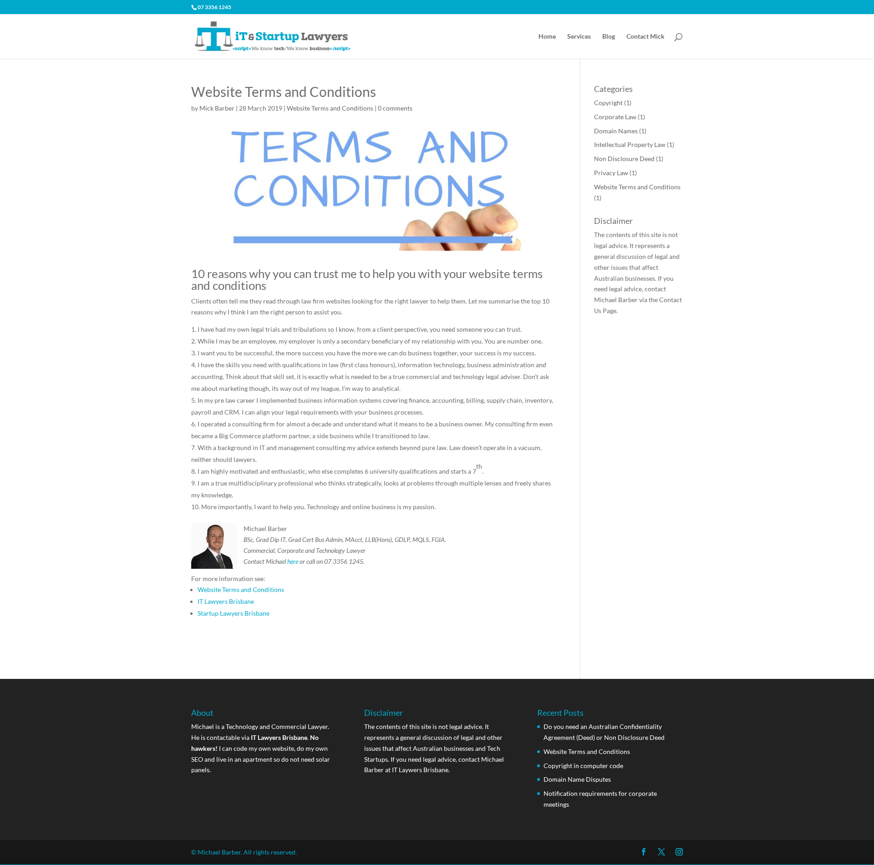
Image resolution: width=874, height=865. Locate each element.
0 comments (395, 108)
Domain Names (616, 131)
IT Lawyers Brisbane (226, 601)
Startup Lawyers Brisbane (233, 613)
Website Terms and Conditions (330, 108)
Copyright (608, 102)
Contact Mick (645, 36)
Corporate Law (615, 117)
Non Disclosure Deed (624, 158)
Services (579, 36)
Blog (608, 36)
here (292, 561)
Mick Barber (216, 108)
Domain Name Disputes (577, 779)
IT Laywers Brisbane (420, 770)
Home (547, 36)
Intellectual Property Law (630, 144)
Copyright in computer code (583, 765)
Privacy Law (611, 173)
